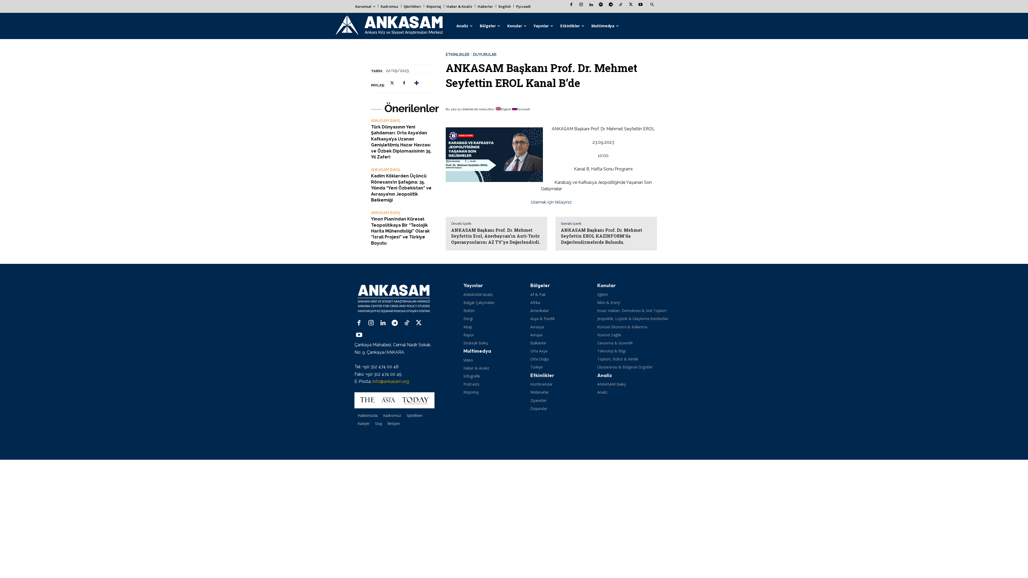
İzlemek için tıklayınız (551, 202)
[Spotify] (600, 5)
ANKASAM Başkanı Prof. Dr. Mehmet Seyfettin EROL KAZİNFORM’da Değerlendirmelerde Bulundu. (601, 236)
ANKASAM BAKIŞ (385, 121)
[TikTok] (620, 5)
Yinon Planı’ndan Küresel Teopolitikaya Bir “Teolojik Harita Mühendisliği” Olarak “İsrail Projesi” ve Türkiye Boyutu (400, 231)
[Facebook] (571, 5)
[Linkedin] (591, 5)
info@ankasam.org (390, 381)
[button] (652, 5)
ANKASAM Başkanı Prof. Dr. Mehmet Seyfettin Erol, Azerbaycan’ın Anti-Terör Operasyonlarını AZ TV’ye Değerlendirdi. (495, 236)
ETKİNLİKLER (457, 54)
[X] (630, 5)
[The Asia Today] (394, 400)
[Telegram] (610, 5)
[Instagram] (581, 5)
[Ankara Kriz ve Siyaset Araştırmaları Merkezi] (389, 26)
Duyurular (484, 54)
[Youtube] (640, 5)
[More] (416, 83)
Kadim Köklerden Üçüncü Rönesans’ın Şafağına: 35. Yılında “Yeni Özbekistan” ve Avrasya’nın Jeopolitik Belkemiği (401, 188)
